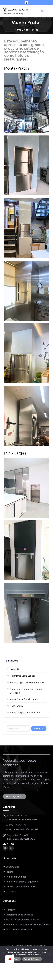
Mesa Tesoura (17, 705)
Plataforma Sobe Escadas (23, 675)
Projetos (10, 871)
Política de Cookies (16, 876)
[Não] (49, 954)
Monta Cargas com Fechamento (27, 682)
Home (18, 29)
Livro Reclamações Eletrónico (21, 886)
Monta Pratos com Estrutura (24, 699)
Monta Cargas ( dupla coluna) (25, 712)
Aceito (17, 959)
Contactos (11, 891)
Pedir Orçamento (14, 796)
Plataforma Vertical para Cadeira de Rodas (26, 691)
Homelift (14, 669)
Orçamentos (12, 866)
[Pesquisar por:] (18, 728)
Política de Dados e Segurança (22, 881)
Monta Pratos (31, 29)
